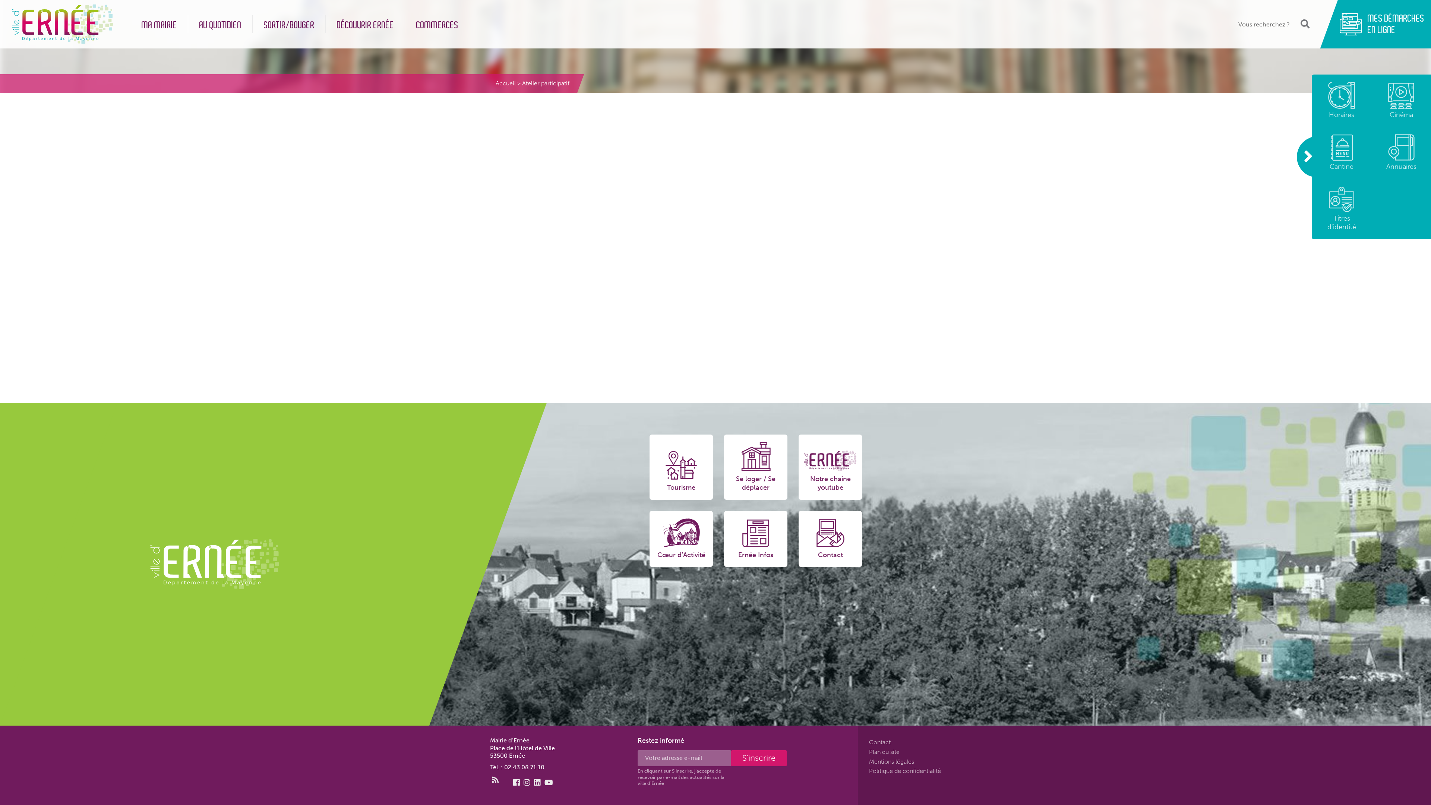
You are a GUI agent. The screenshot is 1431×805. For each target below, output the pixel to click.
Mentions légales (891, 761)
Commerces (437, 25)
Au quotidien (220, 25)
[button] (1304, 24)
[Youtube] (548, 782)
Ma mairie (159, 25)
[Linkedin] (537, 782)
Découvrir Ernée (365, 25)
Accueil (506, 83)
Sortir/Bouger (289, 25)
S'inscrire (758, 758)
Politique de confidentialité (905, 770)
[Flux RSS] (495, 780)
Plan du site (884, 751)
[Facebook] (516, 782)
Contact (880, 742)
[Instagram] (527, 782)
